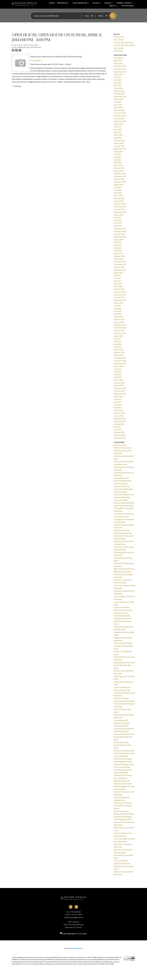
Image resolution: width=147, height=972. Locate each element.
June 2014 (117, 372)
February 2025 (119, 91)
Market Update (124, 3)
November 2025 (120, 69)
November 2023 (120, 116)
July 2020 (117, 187)
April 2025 (118, 85)
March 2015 (118, 350)
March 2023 (118, 135)
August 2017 (118, 273)
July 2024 (117, 102)
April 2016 (118, 314)
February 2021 (119, 168)
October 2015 (119, 330)
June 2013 (117, 402)
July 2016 (117, 306)
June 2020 (117, 190)
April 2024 (118, 105)
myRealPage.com (77, 948)
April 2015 (118, 347)
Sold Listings (118, 51)
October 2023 (119, 118)
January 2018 (119, 259)
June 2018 (117, 245)
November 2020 (120, 176)
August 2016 (118, 303)
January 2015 (119, 355)
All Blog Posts (119, 37)
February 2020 (119, 198)
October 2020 (119, 179)
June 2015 (117, 341)
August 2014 (118, 366)
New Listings (118, 40)
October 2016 (119, 297)
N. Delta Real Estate (121, 742)
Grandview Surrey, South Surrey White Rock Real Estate (123, 621)
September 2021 (120, 149)
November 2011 (120, 438)
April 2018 (118, 251)
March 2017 (118, 286)
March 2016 (118, 317)
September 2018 (120, 237)
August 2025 (118, 74)
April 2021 (118, 162)
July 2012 (117, 427)
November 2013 (120, 388)
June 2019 (117, 220)
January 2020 (119, 201)
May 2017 (117, 281)
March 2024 (118, 107)
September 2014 (120, 363)
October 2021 (119, 146)
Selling (108, 3)
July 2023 (117, 127)
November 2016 (120, 295)
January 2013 (119, 416)
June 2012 (117, 430)
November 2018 (120, 231)
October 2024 (119, 94)
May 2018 (117, 248)
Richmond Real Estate (122, 797)
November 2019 (120, 207)
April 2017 (118, 284)
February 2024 (119, 110)
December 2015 (120, 325)
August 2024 (118, 99)
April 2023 (118, 132)
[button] (71, 907)
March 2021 (118, 165)
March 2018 (118, 253)
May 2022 (117, 138)
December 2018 (120, 228)
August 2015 (118, 336)
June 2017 (117, 278)
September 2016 (120, 300)
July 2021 (117, 154)
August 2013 (118, 396)
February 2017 (119, 289)
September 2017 (120, 270)
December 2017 (120, 262)
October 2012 (119, 424)
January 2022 (119, 143)
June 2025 (117, 80)
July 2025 (117, 77)
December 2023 (120, 113)
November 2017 (120, 264)
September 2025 (120, 72)
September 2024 (120, 96)
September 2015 (120, 333)
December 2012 (120, 418)
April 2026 (118, 61)
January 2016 (119, 322)
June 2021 (117, 157)
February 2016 (119, 319)
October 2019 (119, 209)
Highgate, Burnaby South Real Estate (29, 47)
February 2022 (119, 140)
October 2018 (119, 234)
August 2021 (118, 151)
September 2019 (120, 212)
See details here (36, 60)
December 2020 (120, 173)
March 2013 (118, 410)
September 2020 (120, 182)
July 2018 (117, 242)
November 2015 (120, 328)
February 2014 (119, 383)
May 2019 (117, 223)
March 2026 (118, 63)
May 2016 (117, 311)
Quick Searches (80, 3)
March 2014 (118, 380)
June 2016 (117, 308)
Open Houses (119, 48)
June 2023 (117, 129)
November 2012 (120, 421)
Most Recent (118, 58)
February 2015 (119, 352)
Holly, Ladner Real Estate (123, 643)
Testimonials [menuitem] (127, 6)
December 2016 (120, 292)
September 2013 (120, 394)
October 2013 (119, 391)
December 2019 (120, 204)
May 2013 (117, 405)
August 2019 (118, 215)
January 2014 (119, 385)
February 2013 (119, 413)
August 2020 (118, 184)
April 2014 (118, 377)
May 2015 (117, 344)
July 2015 (117, 339)
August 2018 (118, 240)
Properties (62, 3)
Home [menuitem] (51, 3)
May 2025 (117, 83)
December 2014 (120, 358)
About (113, 6)
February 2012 (119, 432)
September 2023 (120, 121)
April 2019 (118, 226)
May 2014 (117, 374)
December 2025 (120, 66)
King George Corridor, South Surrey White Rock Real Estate (124, 665)
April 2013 (118, 407)
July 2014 (117, 369)
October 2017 (119, 267)
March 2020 (118, 195)
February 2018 (119, 256)
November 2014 (120, 361)
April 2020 (118, 193)
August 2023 (118, 124)
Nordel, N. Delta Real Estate (124, 751)
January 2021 (119, 171)
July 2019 (117, 218)
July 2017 (117, 275)
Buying (96, 3)
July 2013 (117, 399)
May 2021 (117, 160)
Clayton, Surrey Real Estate (124, 506)
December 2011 (120, 435)
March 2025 (118, 88)
